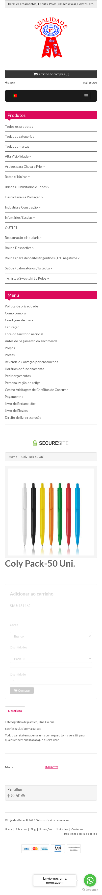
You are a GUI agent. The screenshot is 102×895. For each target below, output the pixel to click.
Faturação (12, 327)
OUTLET (11, 228)
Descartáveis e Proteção (23, 197)
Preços (10, 348)
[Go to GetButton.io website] (90, 890)
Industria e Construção (22, 207)
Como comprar (16, 313)
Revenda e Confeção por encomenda (31, 362)
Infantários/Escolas (19, 217)
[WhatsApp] (13, 796)
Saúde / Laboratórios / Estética (28, 268)
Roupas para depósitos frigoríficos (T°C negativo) (41, 258)
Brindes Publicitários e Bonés (26, 187)
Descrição (15, 711)
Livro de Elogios (16, 411)
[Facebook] (8, 796)
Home (13, 457)
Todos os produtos (19, 126)
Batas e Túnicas (16, 177)
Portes (10, 355)
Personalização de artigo (23, 383)
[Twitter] (18, 796)
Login (11, 83)
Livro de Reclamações (20, 404)
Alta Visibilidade (17, 156)
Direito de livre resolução (23, 418)
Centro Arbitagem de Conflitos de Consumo (37, 390)
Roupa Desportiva (18, 248)
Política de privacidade (21, 306)
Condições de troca (19, 320)
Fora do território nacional (24, 334)
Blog (33, 829)
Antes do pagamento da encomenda (31, 341)
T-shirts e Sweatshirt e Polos (26, 278)
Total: (89, 83)
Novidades (62, 829)
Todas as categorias (19, 136)
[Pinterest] (23, 796)
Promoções (45, 829)
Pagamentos (14, 397)
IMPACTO (51, 767)
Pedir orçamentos (18, 376)
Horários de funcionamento (24, 369)
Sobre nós (21, 829)
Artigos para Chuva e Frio (24, 167)
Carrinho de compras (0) (53, 74)
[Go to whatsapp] (90, 880)
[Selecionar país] (15, 96)
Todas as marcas (17, 146)
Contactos (77, 829)
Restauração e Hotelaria (22, 238)
